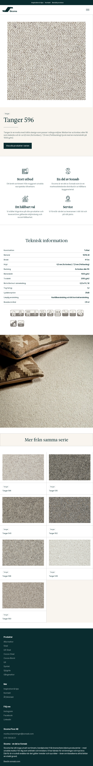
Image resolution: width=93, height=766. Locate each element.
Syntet (7, 666)
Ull (5, 662)
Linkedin (7, 719)
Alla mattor (8, 641)
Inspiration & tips (11, 689)
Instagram (8, 711)
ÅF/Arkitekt (9, 697)
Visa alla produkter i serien (17, 145)
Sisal (6, 646)
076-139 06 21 (10, 738)
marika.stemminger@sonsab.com (19, 734)
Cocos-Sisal (9, 654)
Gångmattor (9, 674)
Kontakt (7, 693)
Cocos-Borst (9, 658)
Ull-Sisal (7, 650)
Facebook (8, 715)
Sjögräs (7, 670)
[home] (43, 10)
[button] (88, 10)
